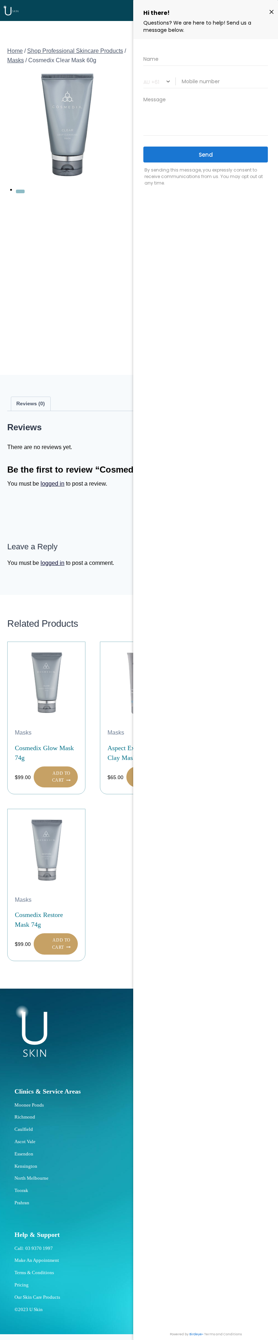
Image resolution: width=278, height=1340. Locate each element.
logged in (52, 484)
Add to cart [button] (61, 777)
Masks (23, 733)
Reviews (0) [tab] (30, 403)
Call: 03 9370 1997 (33, 1248)
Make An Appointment (36, 1260)
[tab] (20, 191)
